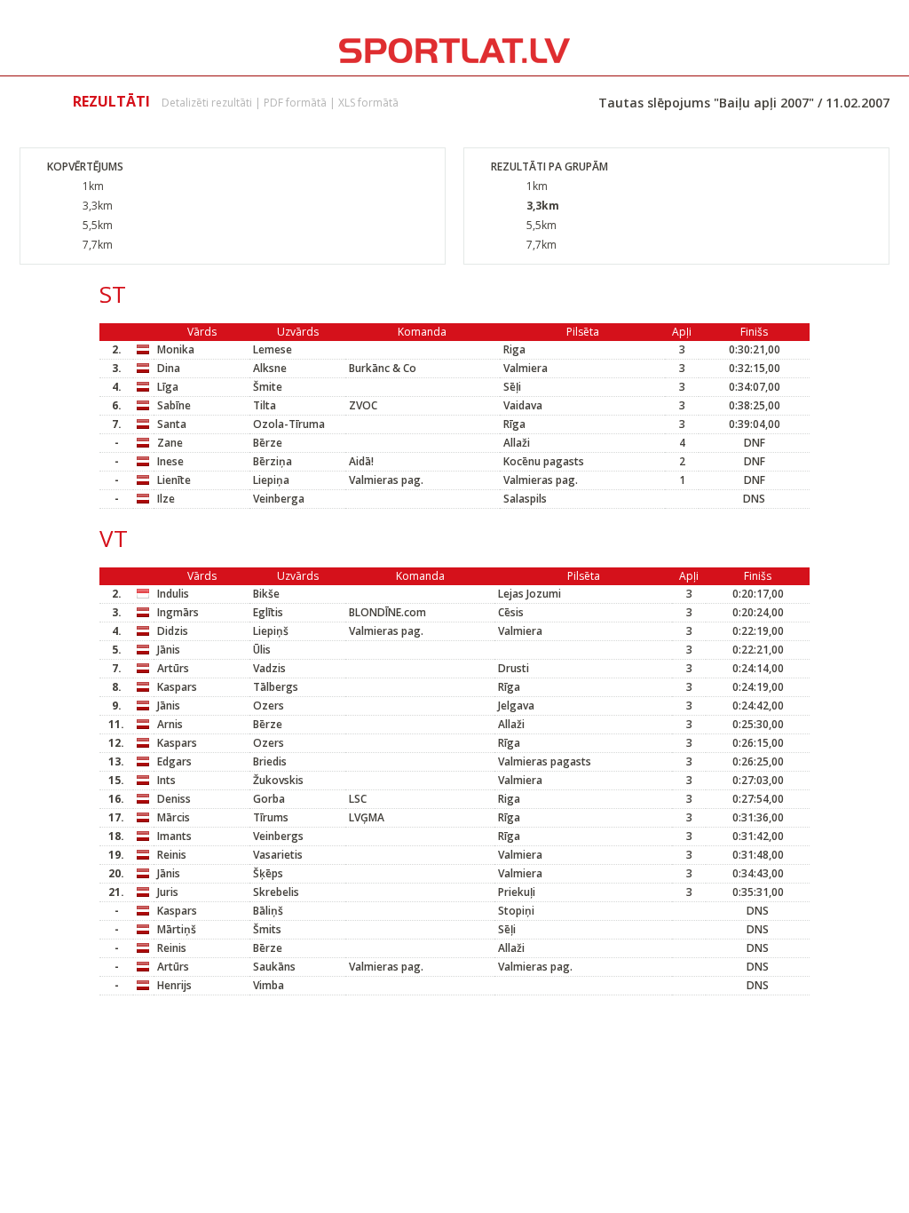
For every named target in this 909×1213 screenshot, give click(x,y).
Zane (170, 442)
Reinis (171, 854)
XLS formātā (368, 102)
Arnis (170, 724)
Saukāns (274, 966)
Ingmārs (178, 612)
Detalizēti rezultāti (207, 102)
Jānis (168, 649)
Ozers (268, 705)
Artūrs (173, 668)
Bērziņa (272, 461)
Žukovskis (278, 780)
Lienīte (174, 480)
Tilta (264, 405)
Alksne (270, 368)
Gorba (269, 798)
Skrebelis (276, 892)
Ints (166, 780)
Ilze (166, 498)
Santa (171, 424)
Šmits (267, 929)
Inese (170, 461)
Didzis (172, 630)
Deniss (174, 798)
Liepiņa (271, 480)
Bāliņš (268, 910)
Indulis (173, 593)
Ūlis (262, 649)
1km (93, 186)
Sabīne (174, 405)
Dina (168, 368)
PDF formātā (295, 102)
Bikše (266, 593)
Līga (167, 386)
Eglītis (268, 612)
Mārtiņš (176, 929)
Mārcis (173, 817)
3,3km (98, 205)
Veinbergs (278, 836)
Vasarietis (278, 854)
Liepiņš (271, 630)
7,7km (98, 244)
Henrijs (174, 985)
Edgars (174, 761)
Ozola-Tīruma (289, 424)
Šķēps (268, 873)
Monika (175, 349)
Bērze (267, 442)
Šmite (267, 386)
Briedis (270, 761)
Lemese (272, 349)
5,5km (98, 225)
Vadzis (269, 668)
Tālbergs (275, 686)
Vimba (268, 985)
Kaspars (177, 686)
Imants (174, 836)
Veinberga (278, 498)
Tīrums (271, 817)
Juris (167, 892)
